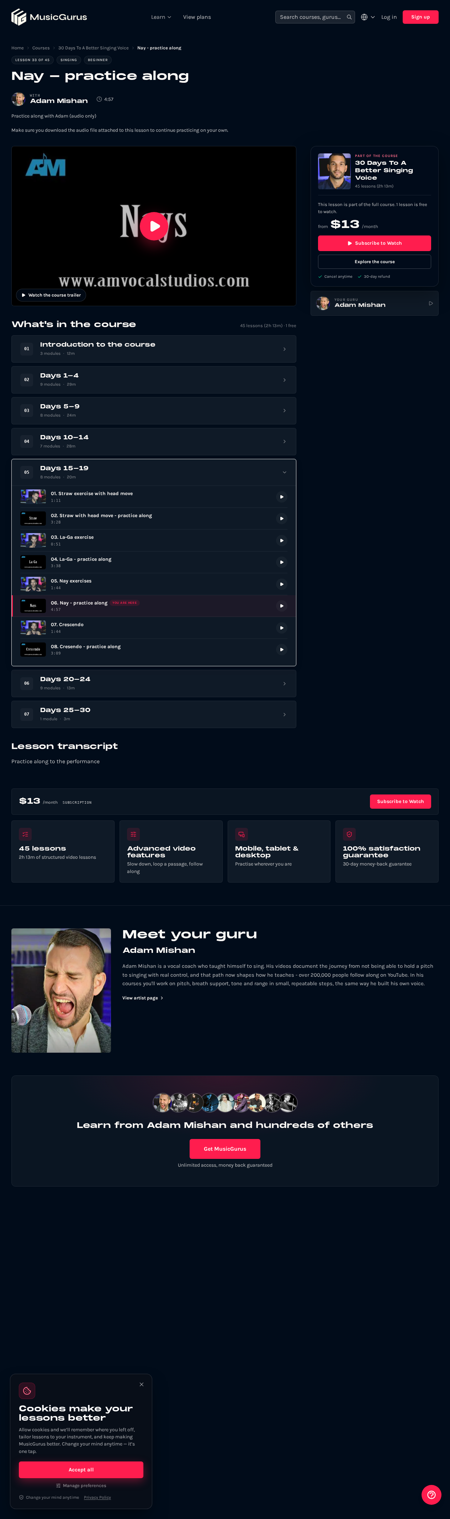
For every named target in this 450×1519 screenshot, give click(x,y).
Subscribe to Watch (378, 243)
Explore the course (375, 261)
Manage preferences (84, 1485)
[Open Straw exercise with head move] (153, 497)
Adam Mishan (59, 101)
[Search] (349, 17)
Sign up (420, 17)
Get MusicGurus (225, 1148)
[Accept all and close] (141, 1384)
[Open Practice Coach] (431, 1495)
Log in (389, 16)
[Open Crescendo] (153, 628)
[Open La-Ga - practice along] (153, 562)
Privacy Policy (97, 1497)
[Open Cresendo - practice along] (153, 650)
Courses (41, 47)
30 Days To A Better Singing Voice (93, 47)
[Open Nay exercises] (153, 584)
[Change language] (368, 17)
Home (17, 47)
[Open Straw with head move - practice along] (153, 519)
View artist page (140, 997)
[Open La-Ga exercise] (153, 540)
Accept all (81, 1469)
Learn (158, 16)
